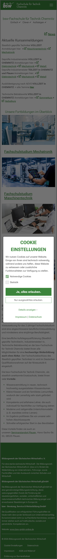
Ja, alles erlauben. (28, 292)
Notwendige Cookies (20, 276)
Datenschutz (35, 317)
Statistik (14, 282)
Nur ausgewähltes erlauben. (28, 300)
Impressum (21, 317)
